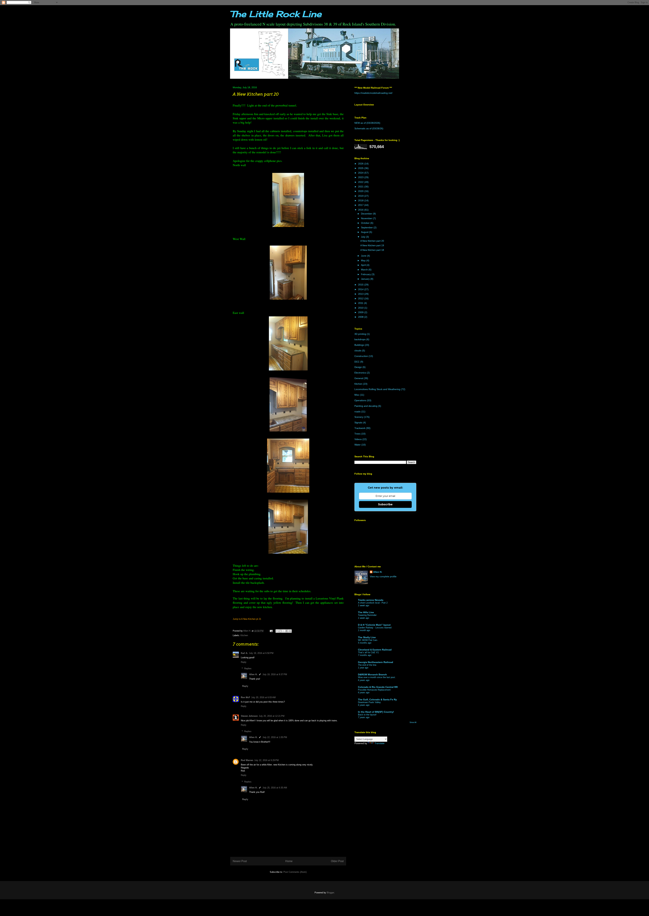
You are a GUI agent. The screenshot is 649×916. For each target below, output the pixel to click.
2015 (361, 284)
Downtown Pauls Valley (369, 702)
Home (289, 861)
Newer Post (240, 861)
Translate (379, 743)
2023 (361, 177)
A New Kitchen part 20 (372, 240)
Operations (360, 400)
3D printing (360, 334)
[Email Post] (271, 631)
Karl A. (244, 653)
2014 (361, 289)
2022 (361, 182)
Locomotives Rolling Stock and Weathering (377, 389)
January (365, 279)
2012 (361, 298)
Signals (358, 422)
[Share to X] (283, 631)
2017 (361, 205)
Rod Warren (247, 760)
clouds (357, 350)
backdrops (360, 339)
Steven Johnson (249, 716)
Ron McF (245, 697)
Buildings (359, 345)
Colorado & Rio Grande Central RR (378, 687)
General (358, 378)
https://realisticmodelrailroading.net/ (373, 93)
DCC (356, 361)
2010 (361, 307)
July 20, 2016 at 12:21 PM (271, 716)
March (364, 269)
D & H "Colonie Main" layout (374, 624)
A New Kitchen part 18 (372, 250)
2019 (361, 196)
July (363, 236)
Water (357, 444)
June (364, 255)
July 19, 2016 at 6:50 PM (261, 653)
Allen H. (253, 674)
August (365, 232)
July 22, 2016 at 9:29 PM (266, 760)
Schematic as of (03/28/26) (368, 128)
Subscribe (385, 504)
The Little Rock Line (275, 14)
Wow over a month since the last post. (377, 677)
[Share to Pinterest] (290, 631)
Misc (356, 394)
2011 (361, 303)
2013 (361, 294)
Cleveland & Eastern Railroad (375, 649)
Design (358, 367)
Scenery (358, 417)
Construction (361, 356)
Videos (358, 439)
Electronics (360, 372)
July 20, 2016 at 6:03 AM (263, 697)
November (367, 218)
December (367, 213)
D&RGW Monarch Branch (372, 674)
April (363, 265)
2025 (361, 168)
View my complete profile (383, 576)
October (365, 223)
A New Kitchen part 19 (372, 245)
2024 (361, 172)
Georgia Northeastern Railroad (375, 662)
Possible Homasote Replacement (374, 690)
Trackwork (359, 428)
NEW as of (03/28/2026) (367, 123)
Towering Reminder (367, 615)
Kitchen (244, 635)
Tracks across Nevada (370, 600)
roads (357, 411)
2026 (361, 163)
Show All (413, 722)
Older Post (337, 861)
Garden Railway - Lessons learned (374, 627)
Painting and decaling (365, 406)
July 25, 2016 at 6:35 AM (274, 787)
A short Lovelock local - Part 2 (373, 602)
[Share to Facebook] (287, 631)
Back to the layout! (367, 714)
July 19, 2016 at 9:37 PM (274, 674)
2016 (361, 209)
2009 (361, 312)
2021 (361, 186)
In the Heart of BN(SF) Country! (376, 711)
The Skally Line (367, 637)
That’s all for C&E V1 (368, 652)
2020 (361, 191)
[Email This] (277, 631)
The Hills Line (366, 612)
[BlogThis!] (280, 631)
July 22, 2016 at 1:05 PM (274, 737)
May (363, 260)
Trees (357, 433)
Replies (247, 668)
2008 (361, 317)
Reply (243, 662)
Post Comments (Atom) (295, 872)
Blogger (330, 892)
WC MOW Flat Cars (367, 640)
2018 (361, 200)
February (366, 274)
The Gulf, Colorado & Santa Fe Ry (377, 699)
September (367, 227)
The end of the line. (367, 665)
